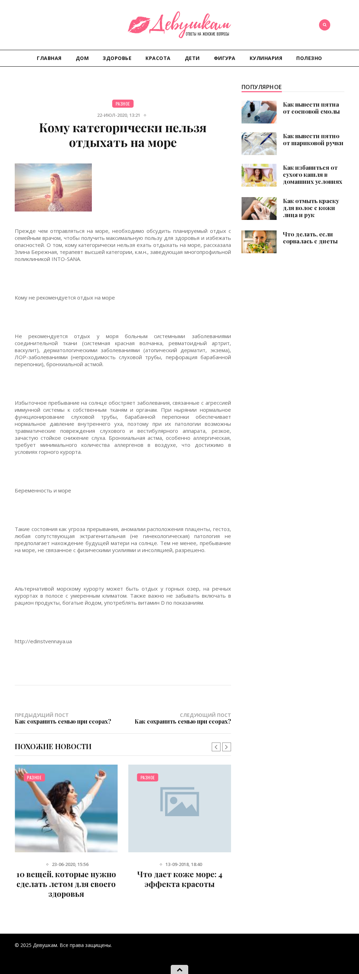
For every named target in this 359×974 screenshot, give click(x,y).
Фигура (225, 58)
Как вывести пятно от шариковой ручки (313, 139)
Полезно (309, 58)
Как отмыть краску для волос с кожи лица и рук (311, 208)
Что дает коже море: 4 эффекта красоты (179, 879)
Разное (123, 104)
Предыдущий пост (63, 718)
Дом (82, 58)
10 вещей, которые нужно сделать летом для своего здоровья (66, 884)
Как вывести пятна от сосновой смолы (311, 107)
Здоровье (117, 58)
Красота (158, 58)
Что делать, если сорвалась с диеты (310, 237)
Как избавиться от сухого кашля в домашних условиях (312, 174)
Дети (192, 58)
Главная (49, 58)
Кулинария (266, 58)
